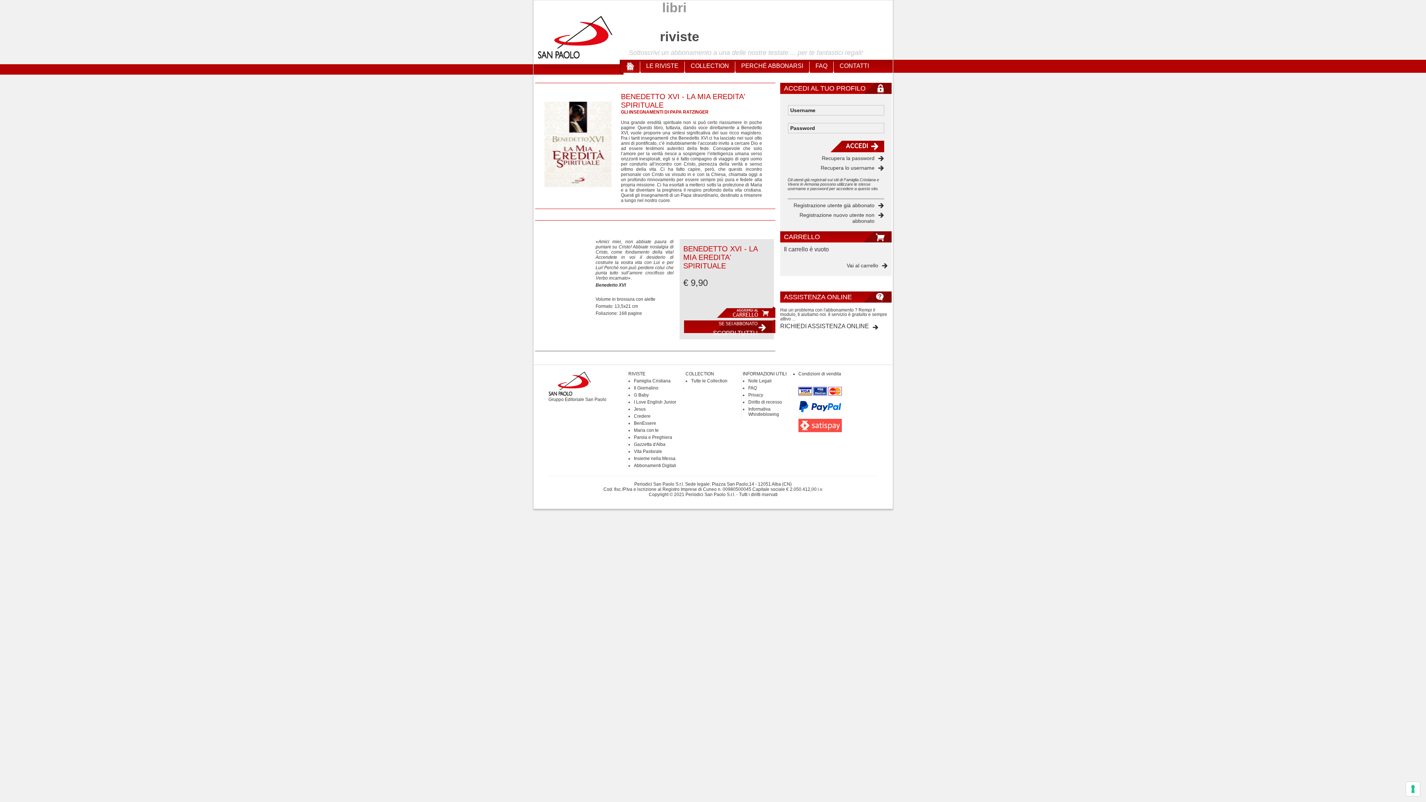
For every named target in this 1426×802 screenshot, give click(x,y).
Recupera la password (848, 158)
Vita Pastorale (648, 451)
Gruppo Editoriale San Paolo (577, 399)
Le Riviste (662, 66)
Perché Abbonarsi (772, 66)
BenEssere (645, 423)
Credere (642, 416)
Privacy (755, 395)
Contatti (854, 66)
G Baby (641, 395)
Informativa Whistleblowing (763, 412)
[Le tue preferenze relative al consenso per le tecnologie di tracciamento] (1413, 789)
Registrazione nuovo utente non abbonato (837, 218)
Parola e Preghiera (653, 437)
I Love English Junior (655, 402)
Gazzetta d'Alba (649, 444)
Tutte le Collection (709, 381)
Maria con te (646, 430)
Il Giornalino (646, 388)
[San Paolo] (575, 57)
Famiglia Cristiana (652, 381)
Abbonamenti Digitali (655, 465)
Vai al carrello (862, 265)
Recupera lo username (848, 168)
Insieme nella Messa (654, 458)
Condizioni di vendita (819, 373)
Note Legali (760, 381)
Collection (710, 66)
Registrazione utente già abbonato (834, 205)
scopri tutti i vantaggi (735, 328)
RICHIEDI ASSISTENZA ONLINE (824, 326)
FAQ (821, 66)
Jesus (640, 409)
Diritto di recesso (765, 402)
